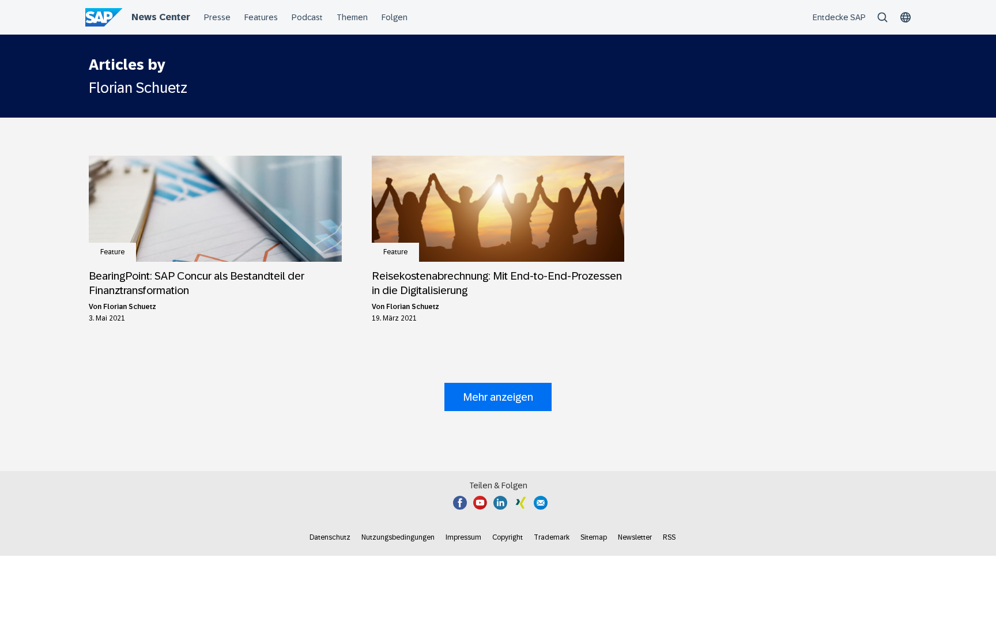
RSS (669, 537)
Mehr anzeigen (498, 397)
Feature (112, 252)
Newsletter (635, 537)
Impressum (463, 537)
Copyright (507, 537)
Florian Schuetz (129, 307)
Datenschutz (330, 537)
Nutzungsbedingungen (398, 537)
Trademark (551, 537)
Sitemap (593, 537)
